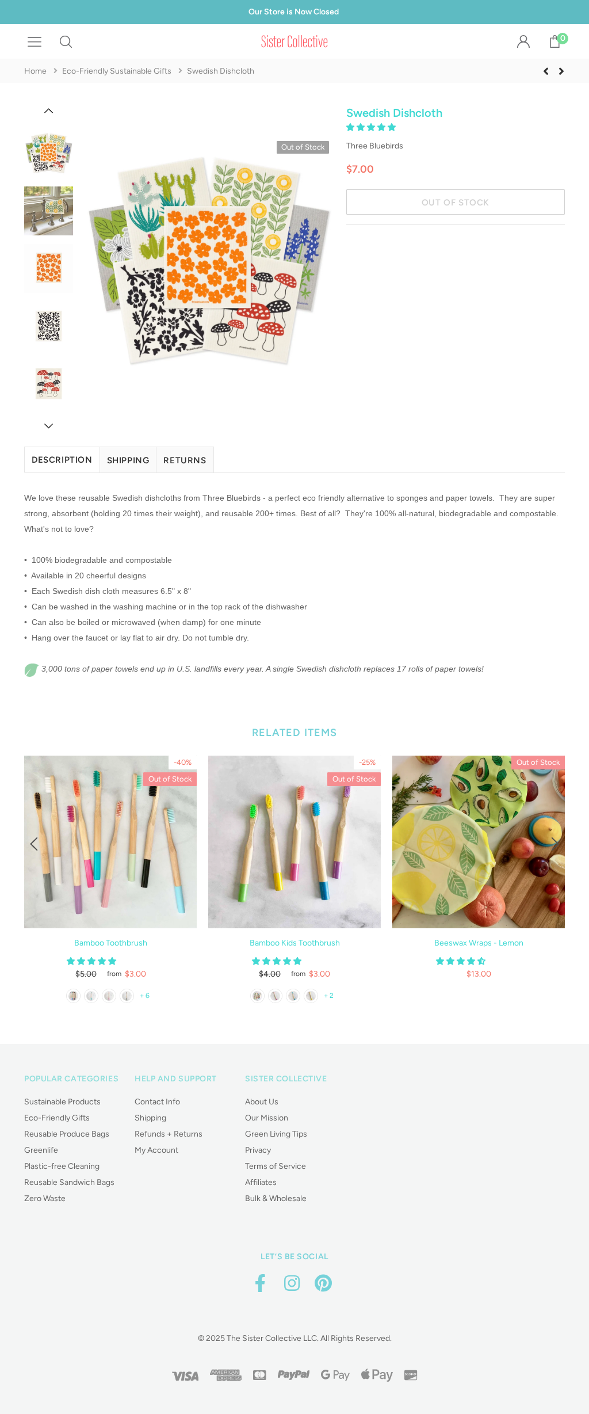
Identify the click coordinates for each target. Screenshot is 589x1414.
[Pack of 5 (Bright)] (73, 996)
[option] (208, 263)
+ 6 (145, 996)
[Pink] (275, 996)
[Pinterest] (323, 1284)
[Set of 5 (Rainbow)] (257, 996)
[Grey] (126, 996)
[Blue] (293, 996)
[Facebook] (260, 1284)
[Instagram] (292, 1284)
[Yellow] (311, 996)
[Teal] (91, 996)
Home (35, 71)
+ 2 (329, 996)
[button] (371, 127)
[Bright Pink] (109, 996)
